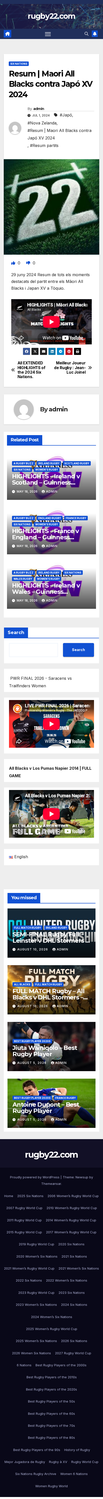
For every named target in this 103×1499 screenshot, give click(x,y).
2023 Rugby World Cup (36, 1293)
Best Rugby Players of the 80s (51, 1438)
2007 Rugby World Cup (24, 1208)
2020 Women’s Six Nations (37, 1256)
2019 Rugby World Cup (36, 1244)
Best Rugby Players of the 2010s (51, 1377)
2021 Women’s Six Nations (78, 1268)
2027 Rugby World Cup (73, 1353)
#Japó (66, 114)
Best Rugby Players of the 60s (51, 1414)
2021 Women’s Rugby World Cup (29, 1268)
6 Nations (24, 1365)
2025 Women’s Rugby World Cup (51, 1329)
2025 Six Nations (30, 1196)
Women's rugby (46, 469)
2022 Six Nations (29, 1280)
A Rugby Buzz (24, 463)
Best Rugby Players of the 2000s (61, 1365)
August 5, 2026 (32, 1063)
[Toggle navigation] (48, 33)
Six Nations (18, 63)
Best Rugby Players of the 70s (51, 1426)
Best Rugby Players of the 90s (36, 1450)
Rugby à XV (58, 1462)
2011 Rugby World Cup (24, 1220)
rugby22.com (51, 16)
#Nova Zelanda (42, 122)
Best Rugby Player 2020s (32, 1041)
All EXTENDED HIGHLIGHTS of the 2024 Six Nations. (32, 370)
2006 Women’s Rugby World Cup (73, 1196)
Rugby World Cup (84, 1462)
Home (8, 1196)
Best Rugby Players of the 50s (51, 1401)
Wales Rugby (23, 578)
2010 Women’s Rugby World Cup (71, 1208)
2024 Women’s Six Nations (51, 1317)
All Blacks (22, 984)
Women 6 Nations (74, 1474)
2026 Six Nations (74, 1341)
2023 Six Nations (71, 1293)
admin (38, 108)
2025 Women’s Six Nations (36, 1341)
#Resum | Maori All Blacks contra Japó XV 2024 (60, 134)
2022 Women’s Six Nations (66, 1280)
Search (16, 632)
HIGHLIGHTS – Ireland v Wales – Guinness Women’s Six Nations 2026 (50, 592)
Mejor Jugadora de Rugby (24, 1462)
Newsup (82, 1177)
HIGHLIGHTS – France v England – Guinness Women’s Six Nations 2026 (50, 537)
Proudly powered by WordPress (35, 1177)
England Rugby (49, 518)
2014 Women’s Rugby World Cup (71, 1220)
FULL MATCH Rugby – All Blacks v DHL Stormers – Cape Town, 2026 (48, 997)
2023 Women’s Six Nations (36, 1305)
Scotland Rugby (76, 463)
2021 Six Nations (74, 1256)
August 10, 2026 (33, 949)
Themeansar (51, 1184)
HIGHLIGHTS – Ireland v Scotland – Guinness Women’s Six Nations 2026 (50, 482)
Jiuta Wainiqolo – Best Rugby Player (44, 1051)
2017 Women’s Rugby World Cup (71, 1232)
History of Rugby (77, 1450)
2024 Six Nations (74, 1305)
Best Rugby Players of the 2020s (51, 1389)
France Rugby (76, 518)
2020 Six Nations (71, 1244)
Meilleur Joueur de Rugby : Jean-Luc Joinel (70, 368)
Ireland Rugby (49, 463)
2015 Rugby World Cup (24, 1232)
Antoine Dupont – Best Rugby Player (45, 1107)
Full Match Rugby (27, 927)
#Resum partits (44, 145)
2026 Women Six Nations (31, 1353)
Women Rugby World (51, 1486)
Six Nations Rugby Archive (35, 1474)
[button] (86, 33)
